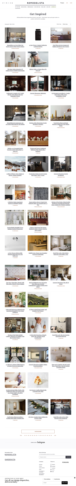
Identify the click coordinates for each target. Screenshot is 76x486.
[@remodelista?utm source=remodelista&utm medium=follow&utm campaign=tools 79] (3, 3)
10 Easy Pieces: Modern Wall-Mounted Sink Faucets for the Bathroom (15, 255)
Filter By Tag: (59, 24)
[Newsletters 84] (12, 3)
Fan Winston (15, 339)
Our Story (40, 464)
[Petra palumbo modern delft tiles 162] (15, 272)
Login (71, 2)
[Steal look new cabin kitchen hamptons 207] (61, 407)
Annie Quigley (15, 72)
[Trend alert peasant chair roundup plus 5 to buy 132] (38, 164)
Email (53, 471)
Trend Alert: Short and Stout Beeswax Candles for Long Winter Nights (60, 124)
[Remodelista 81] (6, 3)
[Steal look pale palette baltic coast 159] (61, 243)
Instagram (53, 466)
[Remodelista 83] (10, 3)
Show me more (38, 431)
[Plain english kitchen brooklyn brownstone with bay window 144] (61, 192)
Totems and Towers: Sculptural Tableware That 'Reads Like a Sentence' (38, 150)
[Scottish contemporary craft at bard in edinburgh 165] (38, 272)
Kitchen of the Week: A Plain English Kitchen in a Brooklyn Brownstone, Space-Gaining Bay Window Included (61, 204)
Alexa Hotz (38, 48)
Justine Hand (38, 420)
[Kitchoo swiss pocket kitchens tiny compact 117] (38, 113)
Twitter (53, 469)
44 (32, 435)
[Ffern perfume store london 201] (15, 407)
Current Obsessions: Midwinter (38, 93)
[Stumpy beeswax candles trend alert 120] (61, 113)
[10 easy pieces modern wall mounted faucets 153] (15, 243)
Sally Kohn (61, 369)
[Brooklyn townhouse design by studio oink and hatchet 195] (15, 380)
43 (30, 435)
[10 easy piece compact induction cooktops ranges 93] (38, 35)
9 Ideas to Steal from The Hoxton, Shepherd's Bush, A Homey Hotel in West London (38, 229)
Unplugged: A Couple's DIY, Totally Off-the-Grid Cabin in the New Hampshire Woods (15, 95)
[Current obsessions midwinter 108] (38, 83)
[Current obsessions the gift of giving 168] (61, 272)
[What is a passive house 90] (15, 35)
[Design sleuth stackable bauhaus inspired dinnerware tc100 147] (15, 217)
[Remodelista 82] (8, 3)
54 (51, 435)
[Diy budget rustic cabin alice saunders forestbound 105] (15, 83)
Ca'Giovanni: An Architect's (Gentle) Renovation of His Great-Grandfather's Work (61, 95)
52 (47, 435)
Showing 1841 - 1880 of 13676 (9, 24)
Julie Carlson (15, 230)
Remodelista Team (38, 95)
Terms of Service (42, 467)
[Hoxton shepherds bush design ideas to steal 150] (38, 217)
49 (42, 435)
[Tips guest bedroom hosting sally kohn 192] (61, 354)
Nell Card (15, 420)
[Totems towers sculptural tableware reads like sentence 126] (38, 138)
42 (28, 435)
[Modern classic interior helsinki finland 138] (15, 192)
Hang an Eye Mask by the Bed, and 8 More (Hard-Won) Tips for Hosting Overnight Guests (61, 366)
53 (49, 435)
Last (55, 435)
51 (45, 435)
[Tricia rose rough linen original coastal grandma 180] (38, 325)
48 (40, 435)
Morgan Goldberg (38, 232)
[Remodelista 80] (5, 3)
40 (25, 435)
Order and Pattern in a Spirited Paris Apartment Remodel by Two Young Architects (15, 311)
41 (26, 435)
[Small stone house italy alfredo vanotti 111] (61, 83)
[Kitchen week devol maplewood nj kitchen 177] (15, 325)
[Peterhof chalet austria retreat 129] (15, 164)
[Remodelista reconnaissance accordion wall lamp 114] (15, 113)
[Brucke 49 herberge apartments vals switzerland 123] (15, 138)
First (21, 435)
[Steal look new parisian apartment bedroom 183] (61, 325)
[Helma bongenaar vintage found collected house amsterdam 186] (15, 354)
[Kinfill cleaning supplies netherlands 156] (38, 243)
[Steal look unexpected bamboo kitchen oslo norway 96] (61, 35)
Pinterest (53, 464)
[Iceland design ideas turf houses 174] (38, 299)
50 (43, 435)
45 (34, 435)
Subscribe (64, 482)
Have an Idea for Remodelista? (41, 474)
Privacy (40, 469)
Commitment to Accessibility (41, 471)
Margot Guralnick (15, 48)
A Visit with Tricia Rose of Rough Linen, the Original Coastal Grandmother (38, 337)
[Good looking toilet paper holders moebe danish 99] (15, 59)
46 (36, 435)
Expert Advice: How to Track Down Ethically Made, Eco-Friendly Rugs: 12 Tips (38, 204)
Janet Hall (16, 257)
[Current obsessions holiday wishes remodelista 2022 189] (38, 354)
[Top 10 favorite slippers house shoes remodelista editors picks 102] (38, 59)
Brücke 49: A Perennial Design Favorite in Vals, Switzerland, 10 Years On (15, 150)
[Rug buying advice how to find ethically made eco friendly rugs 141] (38, 192)
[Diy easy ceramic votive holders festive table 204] (38, 407)
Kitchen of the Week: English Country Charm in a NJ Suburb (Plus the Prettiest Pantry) (15, 337)
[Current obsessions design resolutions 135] (61, 164)
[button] (62, 2)
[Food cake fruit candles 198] (38, 380)
